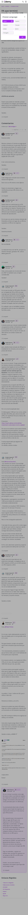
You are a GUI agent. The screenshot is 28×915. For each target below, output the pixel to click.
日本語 (5, 29)
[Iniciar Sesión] (25, 1)
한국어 (17, 29)
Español (17, 21)
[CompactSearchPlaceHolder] (23, 1)
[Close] (25, 17)
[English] (7, 1)
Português (5, 32)
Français (17, 25)
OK (22, 37)
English (5, 21)
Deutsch (5, 25)
